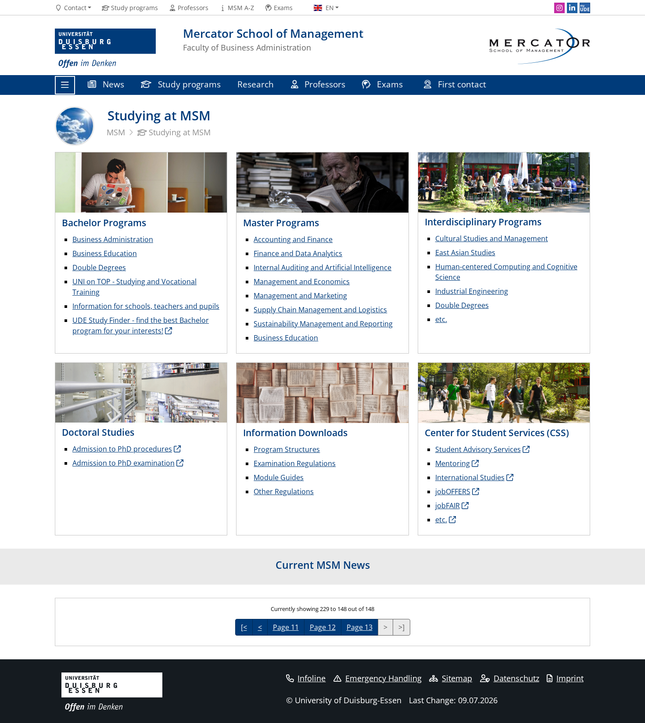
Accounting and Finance (293, 239)
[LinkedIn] (572, 8)
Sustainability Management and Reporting (323, 324)
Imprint (570, 678)
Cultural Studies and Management (491, 238)
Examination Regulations (295, 463)
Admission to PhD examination (123, 463)
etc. (441, 319)
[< (244, 627)
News (112, 84)
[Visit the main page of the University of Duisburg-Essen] (105, 49)
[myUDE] (585, 8)
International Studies (470, 477)
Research (255, 84)
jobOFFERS (452, 491)
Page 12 (323, 627)
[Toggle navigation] (65, 85)
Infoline (311, 678)
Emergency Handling (383, 678)
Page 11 (286, 627)
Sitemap (457, 678)
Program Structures (287, 449)
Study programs (188, 84)
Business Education (104, 253)
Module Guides (279, 477)
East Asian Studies (465, 252)
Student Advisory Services (478, 449)
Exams (390, 84)
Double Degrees (99, 267)
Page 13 (360, 627)
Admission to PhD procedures (122, 449)
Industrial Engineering (471, 291)
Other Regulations (284, 491)
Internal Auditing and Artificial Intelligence (322, 267)
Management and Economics (302, 281)
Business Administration (112, 239)
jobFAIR (447, 505)
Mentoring (452, 463)
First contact (462, 84)
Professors (323, 84)
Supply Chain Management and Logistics (320, 310)
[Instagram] (559, 8)
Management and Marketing (300, 295)
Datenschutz (516, 678)
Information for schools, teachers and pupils (145, 306)
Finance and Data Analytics (298, 253)
